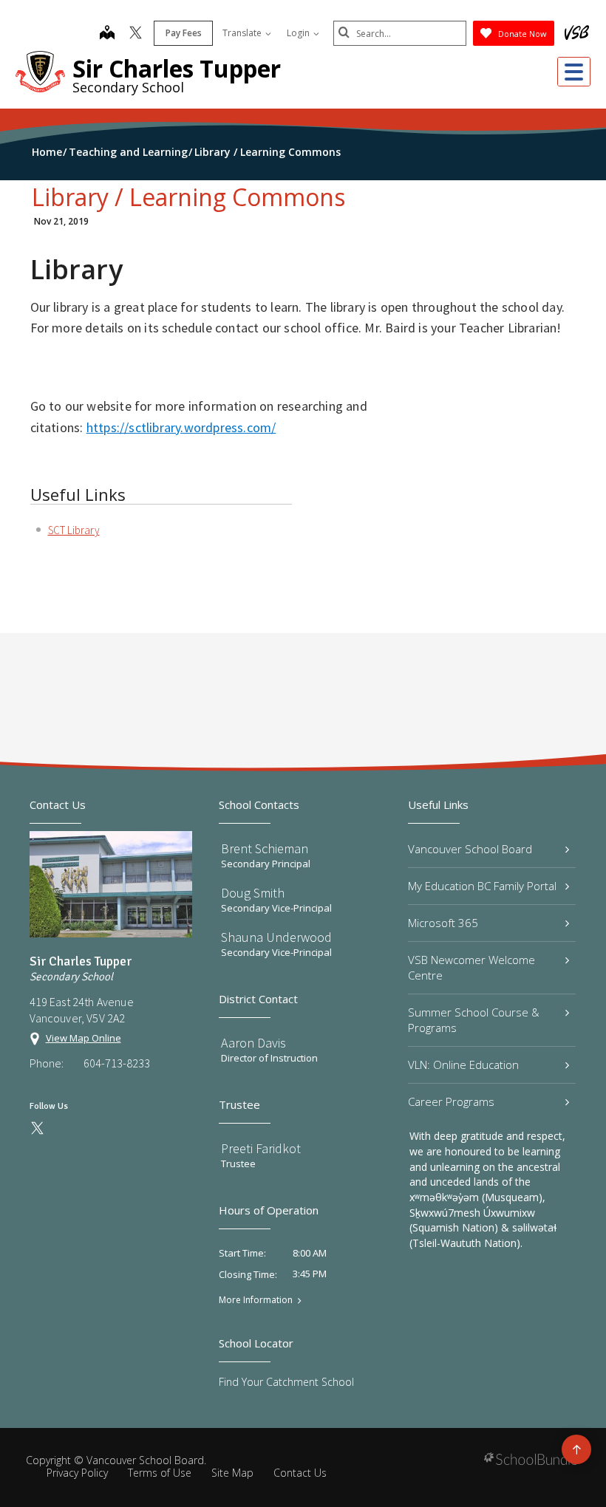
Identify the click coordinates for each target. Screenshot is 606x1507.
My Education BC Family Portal (482, 885)
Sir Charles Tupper (176, 68)
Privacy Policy (77, 1473)
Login (299, 33)
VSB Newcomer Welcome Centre (471, 967)
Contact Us (300, 1473)
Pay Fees (184, 33)
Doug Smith (253, 892)
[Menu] (573, 71)
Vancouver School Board (470, 848)
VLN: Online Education (463, 1064)
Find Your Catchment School (286, 1382)
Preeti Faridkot (261, 1148)
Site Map (232, 1473)
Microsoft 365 (443, 922)
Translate (243, 33)
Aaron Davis (253, 1042)
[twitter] (135, 34)
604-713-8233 (117, 1063)
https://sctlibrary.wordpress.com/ (181, 427)
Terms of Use (159, 1473)
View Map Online (83, 1038)
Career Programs (451, 1101)
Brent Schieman (264, 848)
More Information (256, 1300)
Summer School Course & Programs (473, 1020)
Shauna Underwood (276, 937)
